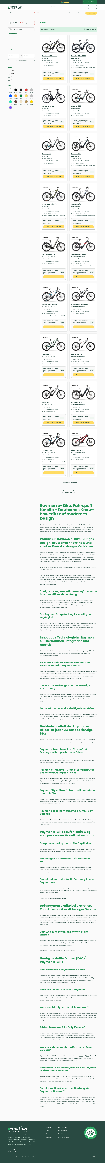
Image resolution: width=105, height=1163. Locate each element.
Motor (10, 67)
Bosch (87, 1056)
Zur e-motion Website (91, 1157)
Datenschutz (19, 1157)
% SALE (36, 13)
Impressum (11, 1157)
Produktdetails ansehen (54, 78)
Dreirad (19, 13)
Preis (10, 49)
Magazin (80, 13)
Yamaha (81, 1056)
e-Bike (11, 13)
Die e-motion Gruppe (64, 1137)
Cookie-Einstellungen (31, 1157)
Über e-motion (62, 1130)
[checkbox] (9, 37)
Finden (92, 7)
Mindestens (11, 52)
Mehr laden (68, 492)
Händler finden (91, 13)
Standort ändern (91, 29)
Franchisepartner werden (65, 1134)
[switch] (10, 23)
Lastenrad (27, 13)
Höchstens (25, 52)
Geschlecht (12, 34)
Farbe (10, 86)
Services (71, 13)
